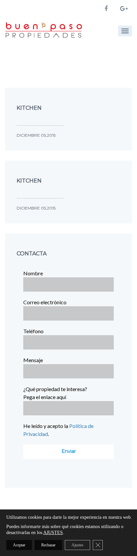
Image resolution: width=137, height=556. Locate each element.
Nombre (33, 273)
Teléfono (33, 331)
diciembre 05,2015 (36, 135)
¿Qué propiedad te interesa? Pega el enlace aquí (55, 393)
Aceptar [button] (19, 545)
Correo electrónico (45, 302)
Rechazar (48, 545)
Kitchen (29, 108)
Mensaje (33, 360)
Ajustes (77, 545)
